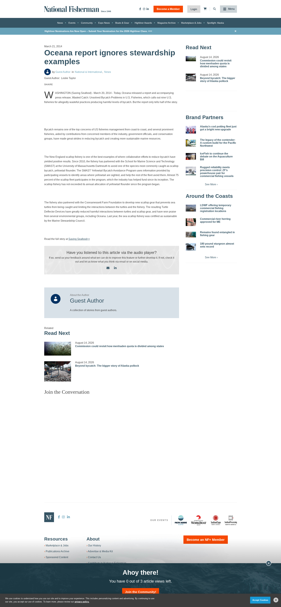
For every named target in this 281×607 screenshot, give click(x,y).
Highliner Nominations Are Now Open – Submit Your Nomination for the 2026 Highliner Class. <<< (98, 31)
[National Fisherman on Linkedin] (148, 9)
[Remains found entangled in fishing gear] (191, 234)
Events (71, 23)
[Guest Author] (47, 72)
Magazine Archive (166, 23)
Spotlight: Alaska (215, 23)
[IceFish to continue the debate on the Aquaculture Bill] (191, 156)
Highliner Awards (143, 23)
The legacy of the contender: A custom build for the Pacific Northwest (218, 143)
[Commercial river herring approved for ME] (191, 222)
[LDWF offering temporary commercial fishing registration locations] (191, 208)
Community (87, 23)
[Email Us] (108, 268)
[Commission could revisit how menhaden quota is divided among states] (57, 349)
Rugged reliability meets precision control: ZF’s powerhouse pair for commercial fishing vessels (217, 171)
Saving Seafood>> (79, 239)
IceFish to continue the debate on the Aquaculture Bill (216, 156)
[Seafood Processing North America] (231, 520)
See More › (211, 184)
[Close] (276, 600)
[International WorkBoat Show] (199, 520)
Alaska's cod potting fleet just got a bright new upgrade (218, 128)
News (60, 23)
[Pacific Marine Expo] (181, 520)
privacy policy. (82, 601)
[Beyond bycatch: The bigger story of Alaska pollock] (57, 371)
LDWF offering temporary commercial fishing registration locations (215, 208)
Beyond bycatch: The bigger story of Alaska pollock (107, 365)
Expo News (104, 23)
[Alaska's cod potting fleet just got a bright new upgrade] (191, 130)
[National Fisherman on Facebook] (140, 9)
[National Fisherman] (72, 8)
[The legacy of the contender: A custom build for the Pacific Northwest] (191, 142)
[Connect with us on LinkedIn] (115, 268)
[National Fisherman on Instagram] (144, 9)
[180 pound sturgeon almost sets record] (191, 247)
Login (194, 9)
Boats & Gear (122, 23)
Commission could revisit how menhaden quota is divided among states (119, 346)
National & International (88, 72)
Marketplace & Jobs (191, 23)
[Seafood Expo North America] (216, 520)
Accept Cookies (260, 600)
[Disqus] (111, 438)
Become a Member (168, 9)
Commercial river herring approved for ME (215, 220)
